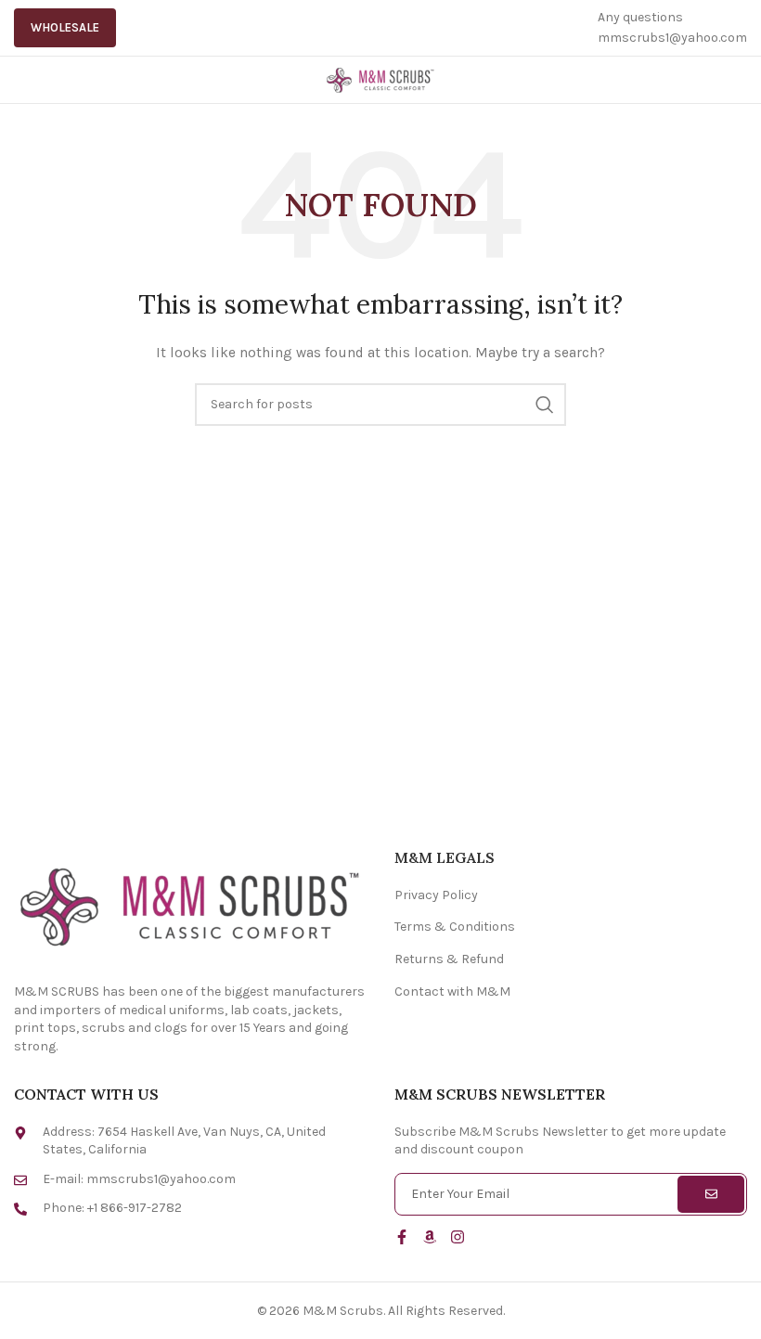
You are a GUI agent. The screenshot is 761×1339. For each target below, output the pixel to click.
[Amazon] (429, 1237)
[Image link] (190, 904)
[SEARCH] (544, 404)
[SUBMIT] (710, 1194)
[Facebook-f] (401, 1237)
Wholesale (65, 27)
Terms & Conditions (454, 926)
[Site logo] (380, 78)
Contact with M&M (452, 991)
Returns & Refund (449, 959)
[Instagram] (457, 1237)
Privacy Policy (436, 895)
